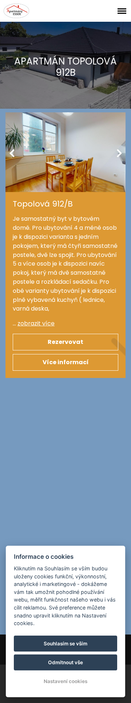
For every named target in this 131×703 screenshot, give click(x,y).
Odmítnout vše (65, 662)
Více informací (66, 362)
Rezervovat (65, 342)
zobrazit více (36, 323)
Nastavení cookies (65, 681)
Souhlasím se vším (65, 643)
